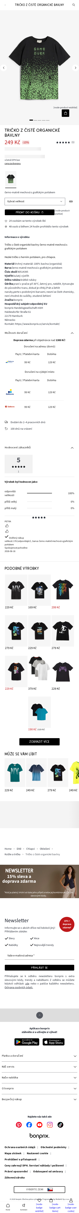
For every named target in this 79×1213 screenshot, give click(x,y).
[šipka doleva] (3, 68)
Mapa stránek (13, 1153)
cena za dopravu (13, 163)
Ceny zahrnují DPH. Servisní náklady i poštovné (34, 1165)
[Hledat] (74, 5)
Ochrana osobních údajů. (19, 987)
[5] (47, 120)
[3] (39, 120)
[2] (35, 120)
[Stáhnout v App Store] (54, 1042)
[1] (31, 120)
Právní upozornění (16, 1171)
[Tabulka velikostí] (71, 201)
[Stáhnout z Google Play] (26, 1042)
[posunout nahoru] (39, 1015)
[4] (43, 120)
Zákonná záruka (15, 1177)
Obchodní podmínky (53, 1147)
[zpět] (5, 5)
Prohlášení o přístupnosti (21, 1159)
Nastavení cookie (37, 1153)
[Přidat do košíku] (65, 113)
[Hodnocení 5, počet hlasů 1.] (63, 143)
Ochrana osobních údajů (20, 1147)
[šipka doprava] (75, 68)
